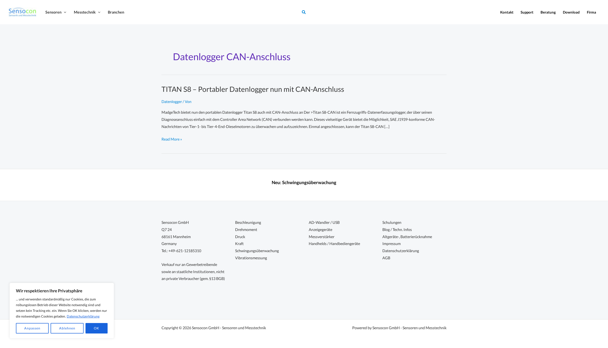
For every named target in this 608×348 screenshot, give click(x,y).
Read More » (172, 140)
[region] (62, 310)
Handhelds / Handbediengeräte (334, 243)
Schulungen (391, 222)
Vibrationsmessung (251, 257)
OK (96, 328)
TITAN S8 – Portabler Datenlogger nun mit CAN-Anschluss (253, 89)
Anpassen (32, 328)
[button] (64, 12)
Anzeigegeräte (320, 229)
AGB (386, 257)
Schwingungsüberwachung (309, 182)
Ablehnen (67, 328)
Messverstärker (321, 236)
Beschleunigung (248, 222)
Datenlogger (172, 101)
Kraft (239, 243)
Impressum (391, 243)
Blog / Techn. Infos (397, 229)
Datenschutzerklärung (83, 316)
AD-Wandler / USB (324, 222)
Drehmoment (246, 229)
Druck (240, 236)
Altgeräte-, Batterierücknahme (407, 236)
